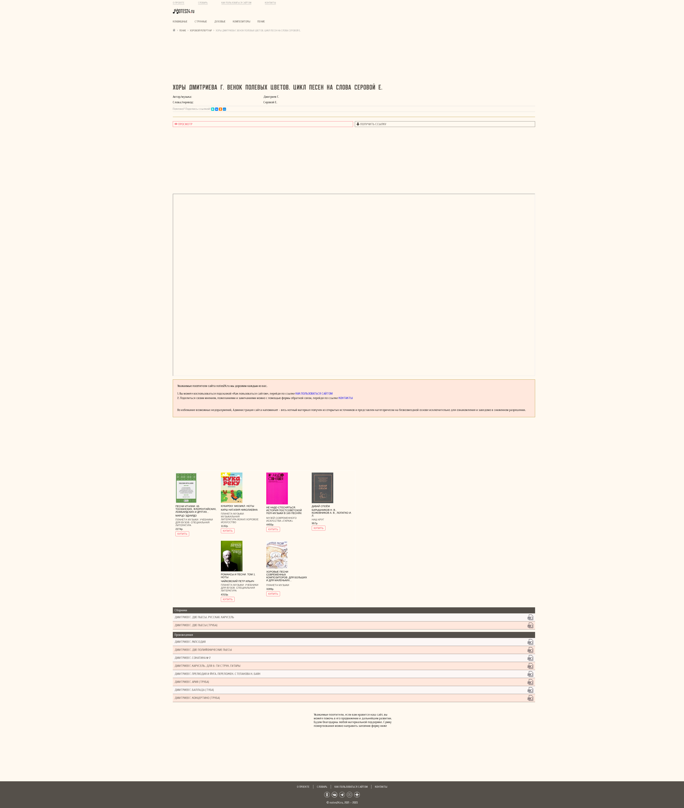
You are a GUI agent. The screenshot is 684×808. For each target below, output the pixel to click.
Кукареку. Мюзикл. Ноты (237, 506)
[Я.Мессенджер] (212, 109)
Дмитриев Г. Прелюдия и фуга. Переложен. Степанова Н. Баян (217, 674)
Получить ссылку (373, 124)
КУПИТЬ (182, 533)
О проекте (178, 2)
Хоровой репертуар (201, 30)
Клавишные (180, 21)
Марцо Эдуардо (186, 515)
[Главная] (174, 29)
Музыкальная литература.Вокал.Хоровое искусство (239, 519)
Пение (261, 21)
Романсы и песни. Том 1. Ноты (238, 576)
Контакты (270, 2)
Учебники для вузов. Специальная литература (194, 522)
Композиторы (241, 21)
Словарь (203, 2)
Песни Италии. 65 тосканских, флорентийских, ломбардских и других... (195, 509)
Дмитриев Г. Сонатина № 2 (193, 658)
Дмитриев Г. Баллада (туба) (194, 690)
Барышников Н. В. (324, 510)
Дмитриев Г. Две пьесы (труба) (196, 625)
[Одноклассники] (220, 109)
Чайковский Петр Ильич (237, 581)
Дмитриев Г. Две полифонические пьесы (203, 649)
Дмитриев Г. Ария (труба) (192, 682)
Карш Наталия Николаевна (239, 509)
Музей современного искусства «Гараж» (281, 519)
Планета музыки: (187, 519)
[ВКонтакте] (216, 109)
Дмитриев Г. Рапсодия (190, 641)
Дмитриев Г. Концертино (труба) (197, 698)
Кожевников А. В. (323, 512)
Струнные (201, 21)
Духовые (220, 21)
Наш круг (318, 519)
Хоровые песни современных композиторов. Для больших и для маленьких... (286, 576)
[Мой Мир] (224, 109)
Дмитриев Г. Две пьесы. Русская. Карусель (204, 617)
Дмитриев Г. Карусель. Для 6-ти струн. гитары (207, 666)
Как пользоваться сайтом (236, 2)
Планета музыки (277, 585)
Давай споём (321, 506)
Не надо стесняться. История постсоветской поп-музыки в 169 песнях (284, 510)
